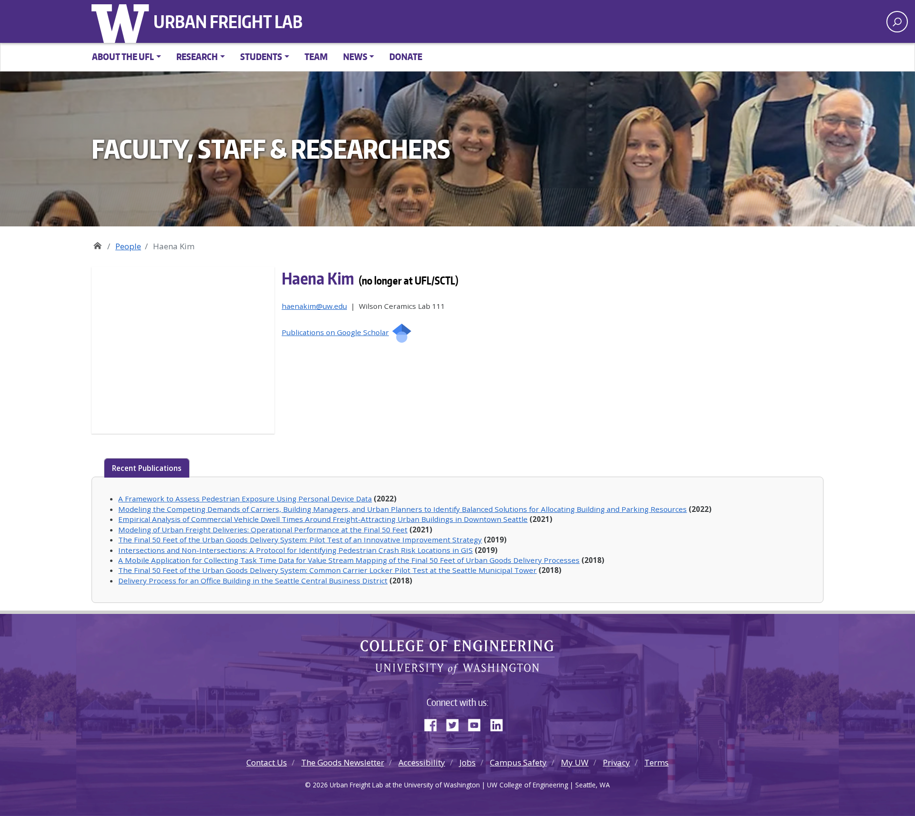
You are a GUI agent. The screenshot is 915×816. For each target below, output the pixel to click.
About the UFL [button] (123, 56)
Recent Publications (147, 468)
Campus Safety (518, 762)
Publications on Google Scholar (335, 332)
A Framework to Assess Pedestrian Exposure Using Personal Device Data (245, 498)
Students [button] (261, 56)
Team (316, 56)
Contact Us (266, 762)
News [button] (355, 56)
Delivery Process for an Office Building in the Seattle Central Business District (252, 580)
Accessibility (421, 762)
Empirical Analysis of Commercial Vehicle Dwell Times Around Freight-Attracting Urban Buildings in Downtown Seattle (323, 519)
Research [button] (197, 56)
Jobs (467, 762)
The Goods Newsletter (342, 762)
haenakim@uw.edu (314, 306)
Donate (405, 56)
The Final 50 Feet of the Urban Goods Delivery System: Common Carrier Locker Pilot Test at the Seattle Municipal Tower (327, 570)
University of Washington (122, 21)
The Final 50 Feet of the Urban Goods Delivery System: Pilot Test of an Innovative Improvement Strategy (300, 539)
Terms (656, 762)
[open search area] (897, 21)
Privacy (616, 762)
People (128, 246)
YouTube (478, 723)
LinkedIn (500, 723)
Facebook (434, 723)
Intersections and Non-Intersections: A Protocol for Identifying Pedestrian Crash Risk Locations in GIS (295, 550)
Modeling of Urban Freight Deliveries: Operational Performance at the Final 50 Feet (262, 529)
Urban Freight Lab (228, 21)
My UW (575, 762)
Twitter (456, 723)
